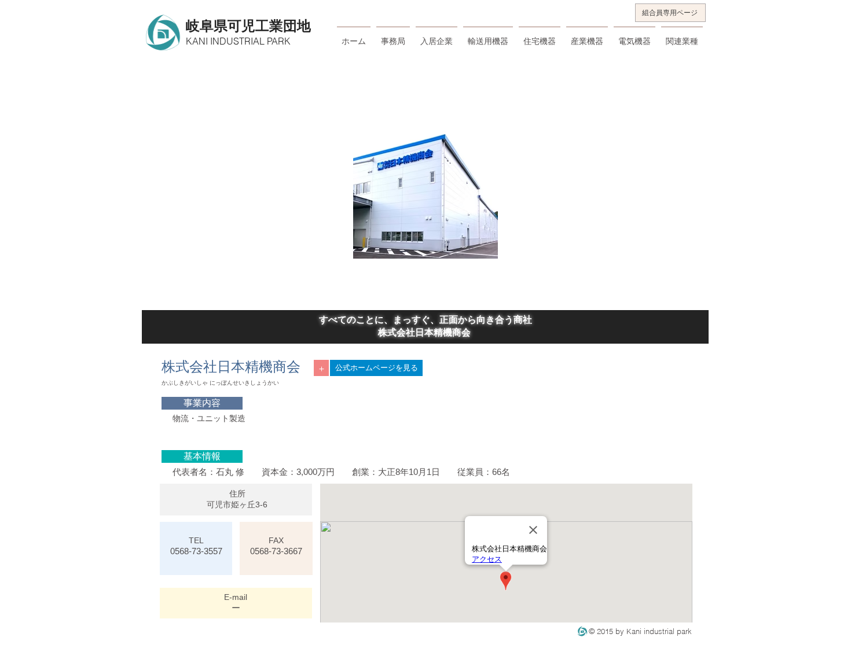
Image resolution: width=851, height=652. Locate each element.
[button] (202, 403)
